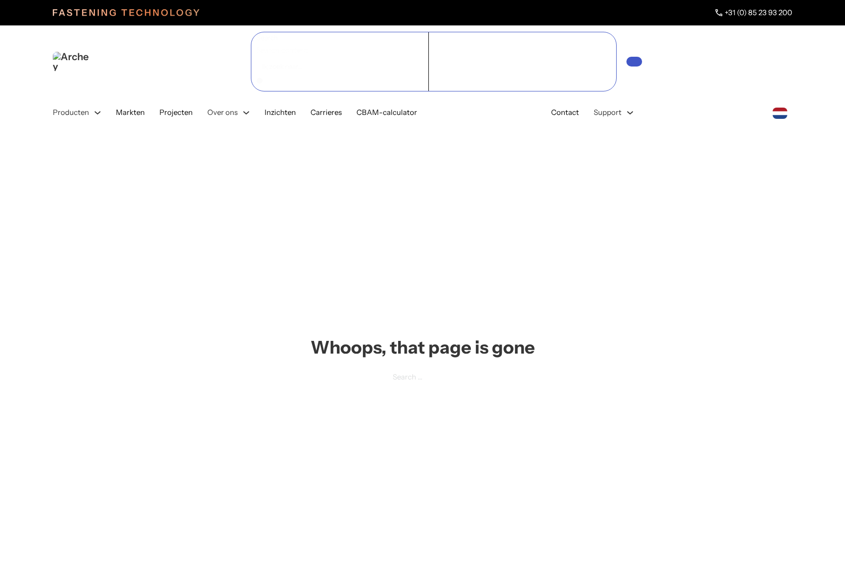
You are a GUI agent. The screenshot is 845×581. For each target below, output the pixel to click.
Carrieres (326, 112)
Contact (565, 112)
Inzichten (280, 112)
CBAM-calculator (386, 112)
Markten (130, 112)
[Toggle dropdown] (97, 112)
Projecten (176, 112)
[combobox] (780, 112)
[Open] (634, 62)
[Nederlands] (780, 112)
